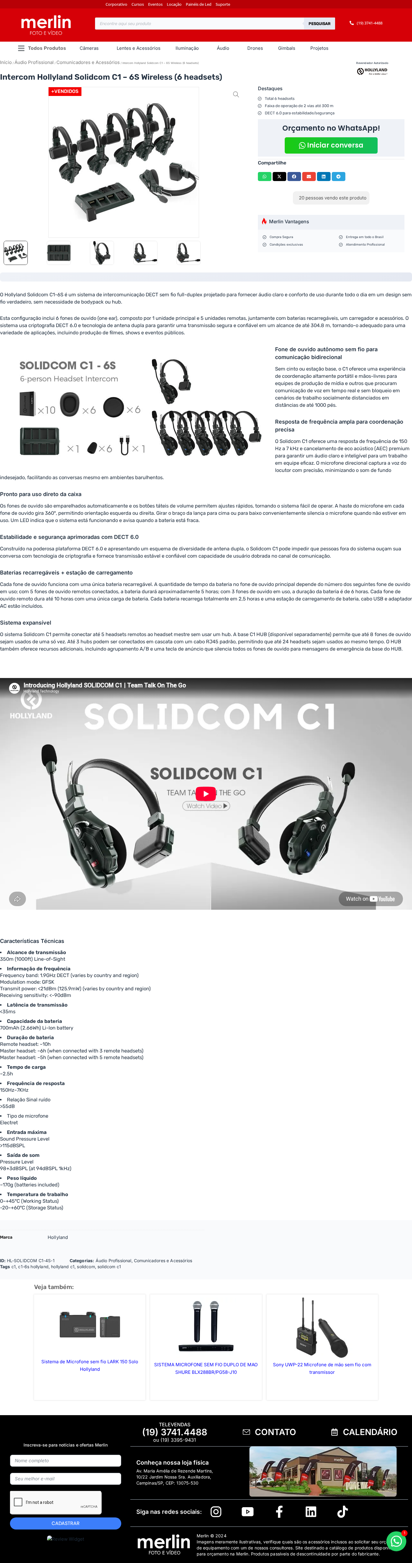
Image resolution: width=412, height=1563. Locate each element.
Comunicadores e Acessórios (88, 62)
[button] (41, 48)
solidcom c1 (109, 1266)
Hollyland (58, 1237)
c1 (13, 1266)
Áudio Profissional (34, 62)
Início (6, 62)
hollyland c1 (62, 1266)
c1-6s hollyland (33, 1266)
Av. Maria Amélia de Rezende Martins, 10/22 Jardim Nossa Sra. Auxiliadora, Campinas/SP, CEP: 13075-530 (174, 1476)
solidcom (86, 1266)
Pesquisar (320, 23)
